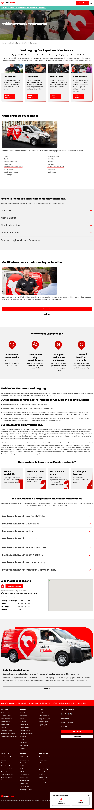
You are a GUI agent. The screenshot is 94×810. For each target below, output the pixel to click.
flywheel (25, 436)
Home (3, 43)
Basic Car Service (6, 719)
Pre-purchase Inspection (9, 736)
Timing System (24, 728)
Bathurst (50, 164)
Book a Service (5, 713)
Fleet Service (43, 760)
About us (47, 688)
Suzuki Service (24, 787)
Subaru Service (24, 784)
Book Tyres (42, 713)
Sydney (6, 156)
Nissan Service (24, 781)
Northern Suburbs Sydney (13, 167)
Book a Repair (24, 713)
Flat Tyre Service (44, 716)
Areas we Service (67, 722)
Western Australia (6, 769)
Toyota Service (24, 778)
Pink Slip (3, 728)
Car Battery (23, 716)
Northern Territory (6, 775)
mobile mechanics (30, 297)
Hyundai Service (25, 763)
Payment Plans (43, 777)
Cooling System (25, 731)
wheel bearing (37, 436)
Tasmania (4, 772)
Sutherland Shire (53, 156)
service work (70, 429)
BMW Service (24, 772)
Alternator (23, 722)
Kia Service (23, 769)
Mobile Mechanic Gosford (48, 703)
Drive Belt (23, 736)
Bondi (6, 159)
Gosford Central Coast (55, 167)
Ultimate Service (6, 731)
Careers (41, 766)
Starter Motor (24, 725)
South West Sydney (11, 172)
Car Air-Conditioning (26, 733)
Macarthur (8, 164)
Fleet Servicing (81, 703)
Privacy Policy (43, 783)
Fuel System (24, 745)
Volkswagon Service (26, 790)
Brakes (22, 719)
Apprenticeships (44, 769)
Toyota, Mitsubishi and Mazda (11, 429)
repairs (81, 429)
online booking (68, 297)
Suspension (23, 742)
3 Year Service (5, 722)
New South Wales (6, 757)
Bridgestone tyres (44, 719)
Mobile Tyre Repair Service (67, 703)
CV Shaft (23, 748)
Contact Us (65, 718)
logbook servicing (63, 449)
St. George (8, 175)
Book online (7, 96)
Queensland (5, 763)
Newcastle (51, 169)
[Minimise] (89, 795)
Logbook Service (6, 716)
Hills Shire (50, 159)
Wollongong (51, 172)
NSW (24, 43)
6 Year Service (5, 725)
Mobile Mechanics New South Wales (27, 703)
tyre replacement (76, 452)
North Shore (8, 169)
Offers (41, 763)
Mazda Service (24, 775)
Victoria (3, 760)
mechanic (59, 503)
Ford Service (24, 766)
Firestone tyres (43, 722)
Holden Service (24, 757)
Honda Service (24, 760)
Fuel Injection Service (8, 733)
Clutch (22, 739)
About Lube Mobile (44, 757)
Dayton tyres (43, 725)
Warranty (42, 780)
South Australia (6, 766)
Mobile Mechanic (14, 43)
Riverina (50, 161)
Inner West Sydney (11, 161)
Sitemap (64, 726)
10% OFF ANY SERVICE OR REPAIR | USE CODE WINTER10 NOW (23, 8)
